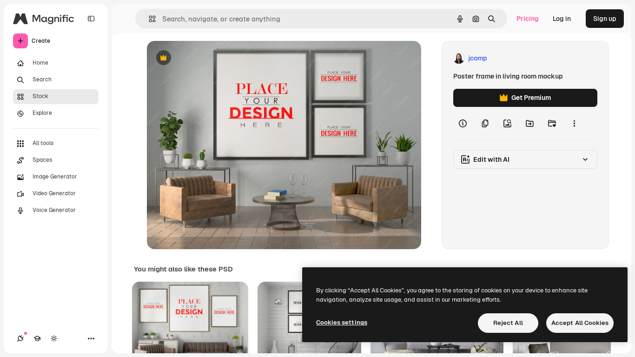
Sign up (604, 18)
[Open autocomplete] (148, 18)
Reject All (508, 323)
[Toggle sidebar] (91, 18)
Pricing (527, 18)
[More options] (574, 123)
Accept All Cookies (580, 323)
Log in (562, 18)
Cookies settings (341, 322)
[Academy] (37, 338)
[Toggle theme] (53, 338)
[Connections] (20, 338)
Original (206, 58)
